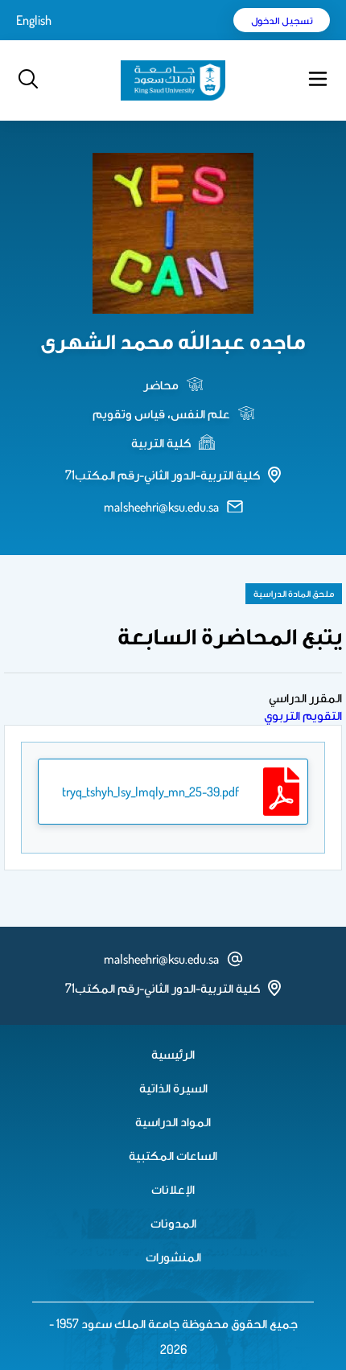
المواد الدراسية (173, 1121)
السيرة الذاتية (173, 1088)
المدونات (173, 1223)
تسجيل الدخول (282, 20)
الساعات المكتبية (173, 1155)
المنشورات (173, 1257)
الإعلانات (173, 1189)
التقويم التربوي (303, 715)
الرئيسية (173, 1054)
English (33, 20)
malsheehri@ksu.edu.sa (161, 507)
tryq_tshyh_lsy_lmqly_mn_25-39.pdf (150, 792)
